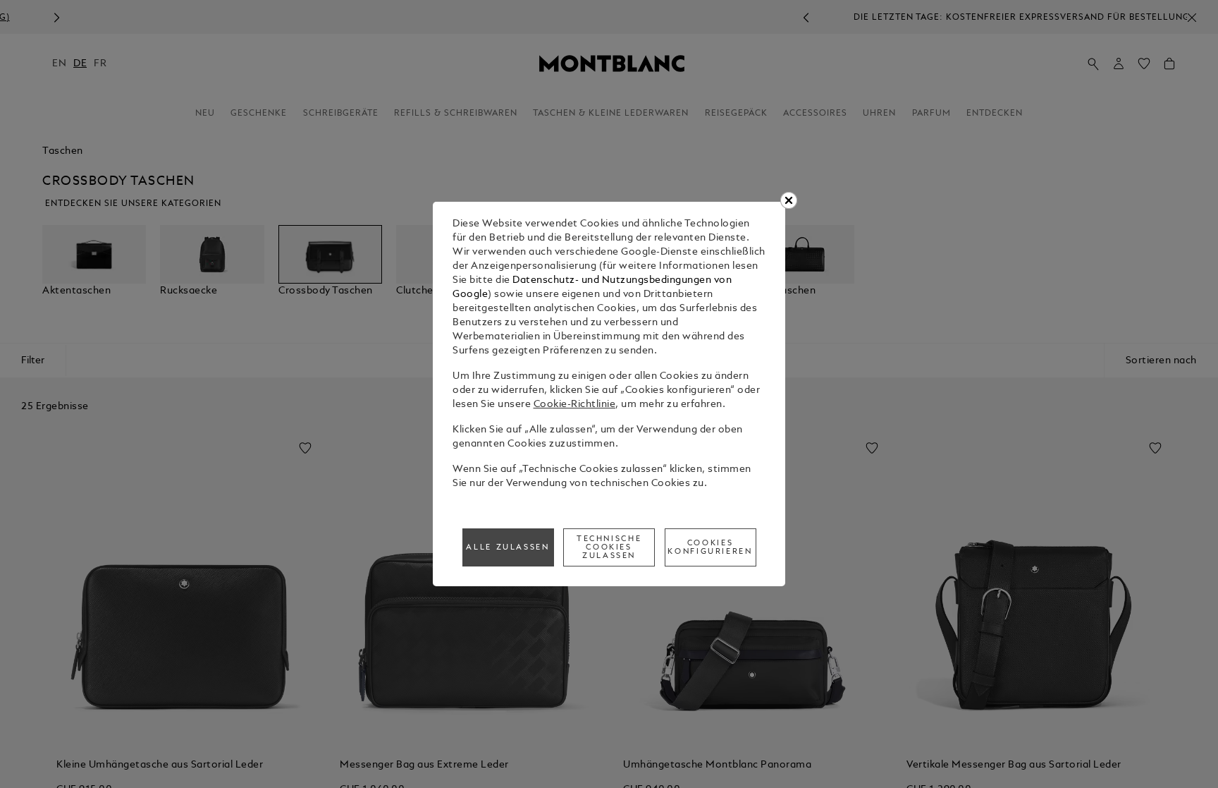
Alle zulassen (507, 547)
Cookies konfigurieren (710, 547)
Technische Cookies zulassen (609, 547)
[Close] (788, 200)
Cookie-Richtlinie (575, 404)
